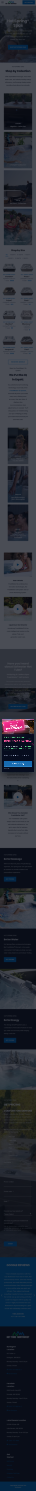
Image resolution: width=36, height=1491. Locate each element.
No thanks (7, 768)
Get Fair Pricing (18, 764)
